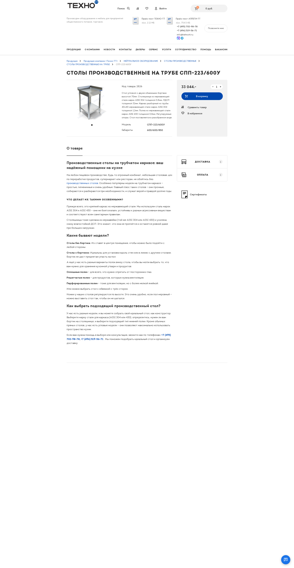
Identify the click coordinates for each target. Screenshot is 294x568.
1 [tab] (92, 125)
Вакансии (221, 49)
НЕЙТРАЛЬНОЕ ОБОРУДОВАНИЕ (141, 61)
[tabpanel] (92, 102)
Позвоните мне (216, 28)
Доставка (208, 161)
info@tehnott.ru (185, 34)
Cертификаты (198, 194)
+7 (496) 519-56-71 (187, 30)
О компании (92, 49)
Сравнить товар (197, 107)
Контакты (125, 49)
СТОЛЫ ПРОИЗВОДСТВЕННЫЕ (180, 61)
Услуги (166, 49)
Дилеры (140, 49)
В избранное (195, 113)
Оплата (209, 174)
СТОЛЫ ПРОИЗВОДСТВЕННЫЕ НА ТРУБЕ (88, 64)
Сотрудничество (185, 49)
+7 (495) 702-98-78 (187, 26)
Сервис (153, 49)
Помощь (205, 49)
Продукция (74, 49)
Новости (109, 49)
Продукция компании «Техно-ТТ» (101, 61)
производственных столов (82, 183)
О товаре (75, 148)
